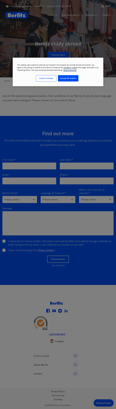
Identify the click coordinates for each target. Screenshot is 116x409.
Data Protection (70, 70)
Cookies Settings (46, 78)
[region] (58, 72)
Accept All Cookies (68, 78)
